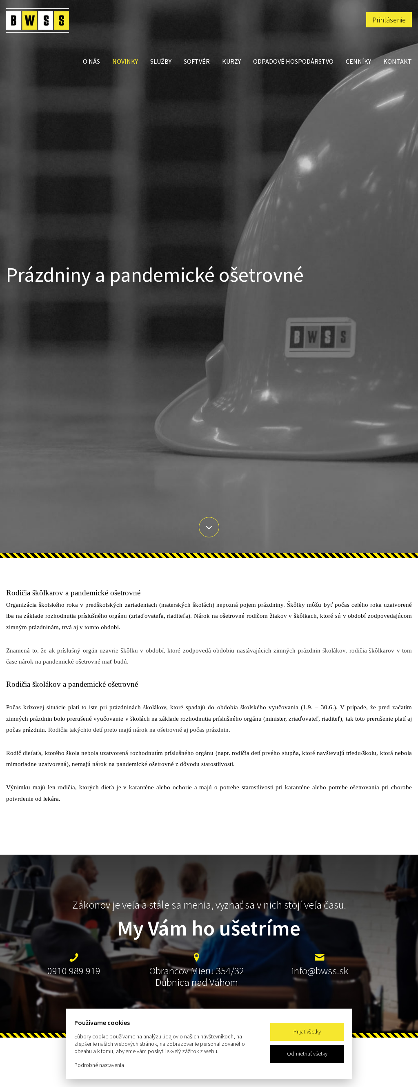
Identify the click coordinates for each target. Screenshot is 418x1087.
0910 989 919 (73, 970)
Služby (160, 61)
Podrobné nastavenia (99, 1065)
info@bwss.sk (319, 970)
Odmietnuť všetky (307, 1053)
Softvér (197, 61)
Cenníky (358, 61)
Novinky (125, 61)
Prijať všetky (307, 1031)
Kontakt (397, 61)
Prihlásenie (389, 20)
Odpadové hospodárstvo (293, 61)
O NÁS (91, 61)
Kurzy (231, 61)
